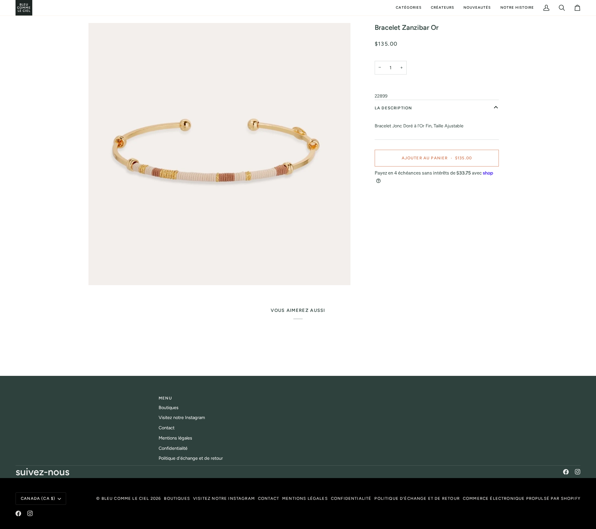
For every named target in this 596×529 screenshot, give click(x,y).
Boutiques (168, 407)
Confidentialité (173, 448)
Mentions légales (175, 438)
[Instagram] (577, 472)
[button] (408, 8)
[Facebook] (566, 472)
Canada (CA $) (38, 498)
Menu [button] (165, 398)
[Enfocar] (219, 154)
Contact (166, 428)
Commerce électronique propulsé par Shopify (521, 498)
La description (393, 108)
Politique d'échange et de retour (191, 458)
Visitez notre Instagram (182, 417)
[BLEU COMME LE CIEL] (16, 8)
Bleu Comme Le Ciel (125, 498)
